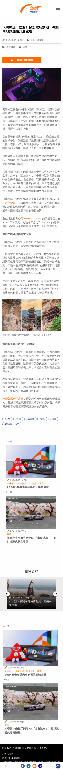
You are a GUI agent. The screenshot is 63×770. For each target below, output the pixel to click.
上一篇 (9, 441)
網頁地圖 (8, 753)
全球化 (10, 483)
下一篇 (9, 492)
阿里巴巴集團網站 (11, 758)
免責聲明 (43, 748)
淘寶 (19, 419)
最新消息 (10, 47)
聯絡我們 (19, 748)
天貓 (8, 419)
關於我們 (6, 748)
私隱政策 (31, 748)
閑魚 (43, 419)
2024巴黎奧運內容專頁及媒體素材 (28, 487)
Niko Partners (32, 218)
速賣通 (31, 419)
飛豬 (54, 419)
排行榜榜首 (9, 202)
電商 (25, 47)
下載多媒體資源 (24, 59)
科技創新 (33, 483)
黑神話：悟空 (12, 424)
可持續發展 (21, 483)
